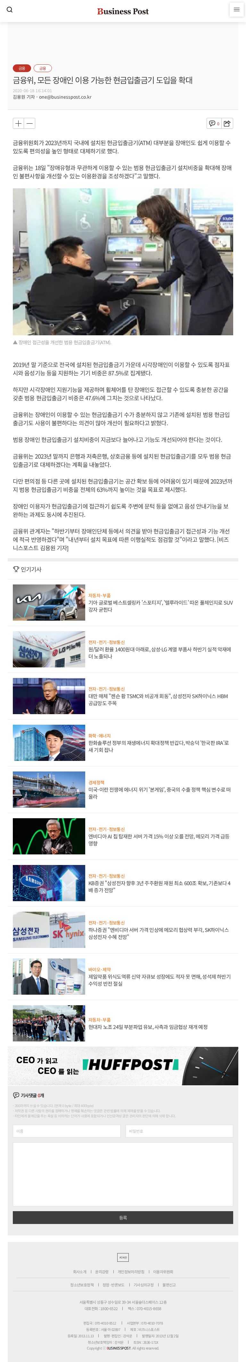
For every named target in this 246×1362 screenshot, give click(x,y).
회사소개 (79, 1271)
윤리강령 (102, 1271)
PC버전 (123, 1257)
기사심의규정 (143, 1284)
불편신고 (169, 1284)
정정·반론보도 (113, 1284)
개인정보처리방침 (131, 1271)
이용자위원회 (163, 1271)
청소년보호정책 (82, 1284)
